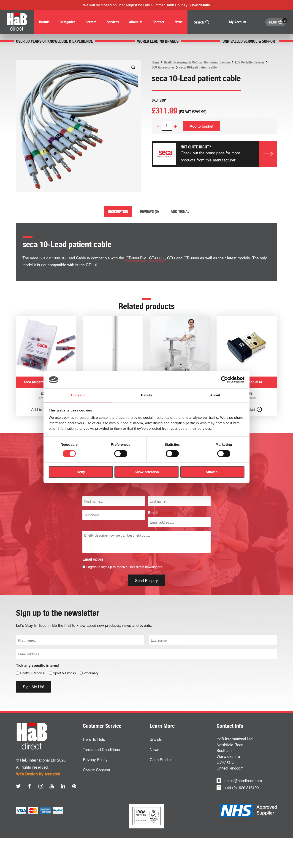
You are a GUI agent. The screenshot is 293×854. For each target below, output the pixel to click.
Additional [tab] (180, 211)
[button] (133, 67)
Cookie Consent (96, 769)
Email (160, 512)
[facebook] (29, 786)
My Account (237, 22)
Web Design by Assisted (38, 774)
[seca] (164, 154)
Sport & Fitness (64, 672)
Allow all (212, 472)
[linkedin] (63, 786)
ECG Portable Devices (250, 62)
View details (199, 5)
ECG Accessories (163, 67)
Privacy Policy (95, 759)
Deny (81, 472)
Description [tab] (118, 211)
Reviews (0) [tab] (149, 211)
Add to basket (201, 126)
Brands (156, 739)
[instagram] (40, 786)
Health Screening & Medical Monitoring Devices (197, 62)
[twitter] (18, 786)
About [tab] (215, 395)
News (154, 749)
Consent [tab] (78, 395)
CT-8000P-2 (136, 258)
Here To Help (94, 739)
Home (155, 62)
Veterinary (91, 672)
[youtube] (51, 786)
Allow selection (146, 472)
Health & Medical (32, 672)
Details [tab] (146, 395)
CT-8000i (156, 258)
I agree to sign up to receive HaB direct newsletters (124, 566)
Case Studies (161, 759)
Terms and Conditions (101, 749)
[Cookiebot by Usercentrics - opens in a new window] (224, 379)
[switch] (120, 453)
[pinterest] (74, 786)
